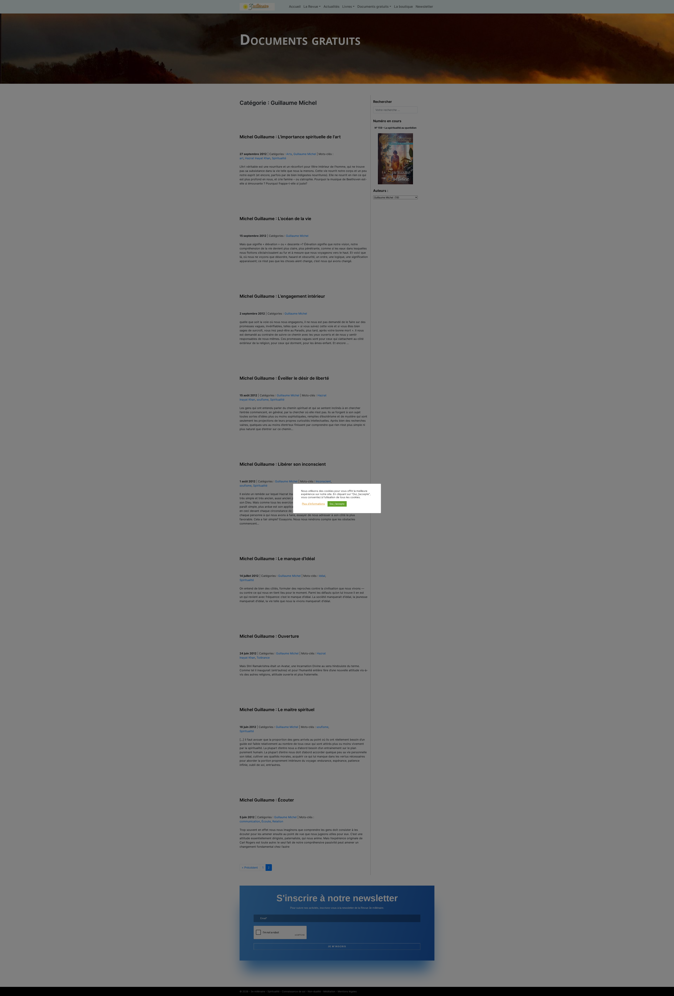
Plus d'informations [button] (313, 503)
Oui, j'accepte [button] (337, 503)
